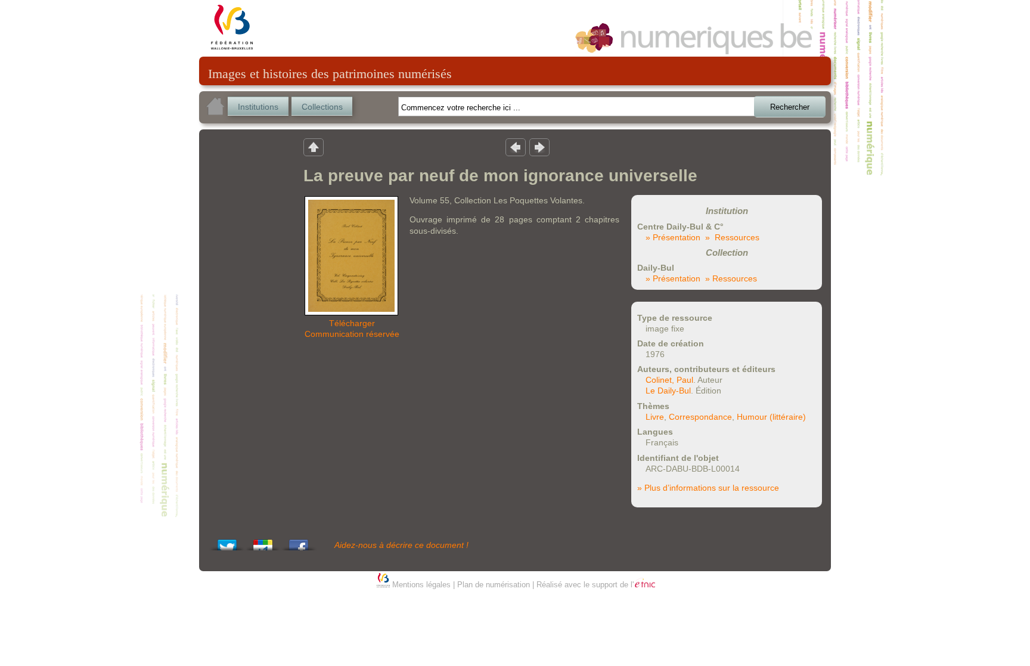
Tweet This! (227, 541)
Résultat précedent (515, 146)
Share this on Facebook (299, 541)
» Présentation (673, 237)
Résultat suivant (539, 146)
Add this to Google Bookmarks (263, 541)
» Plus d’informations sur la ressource (708, 487)
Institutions (258, 106)
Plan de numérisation (493, 584)
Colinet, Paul (669, 380)
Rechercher (789, 107)
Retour (313, 146)
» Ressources (732, 237)
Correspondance (700, 417)
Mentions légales (421, 584)
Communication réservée (352, 334)
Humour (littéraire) (771, 417)
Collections (322, 106)
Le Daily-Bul (668, 390)
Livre (655, 417)
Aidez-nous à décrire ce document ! (401, 545)
